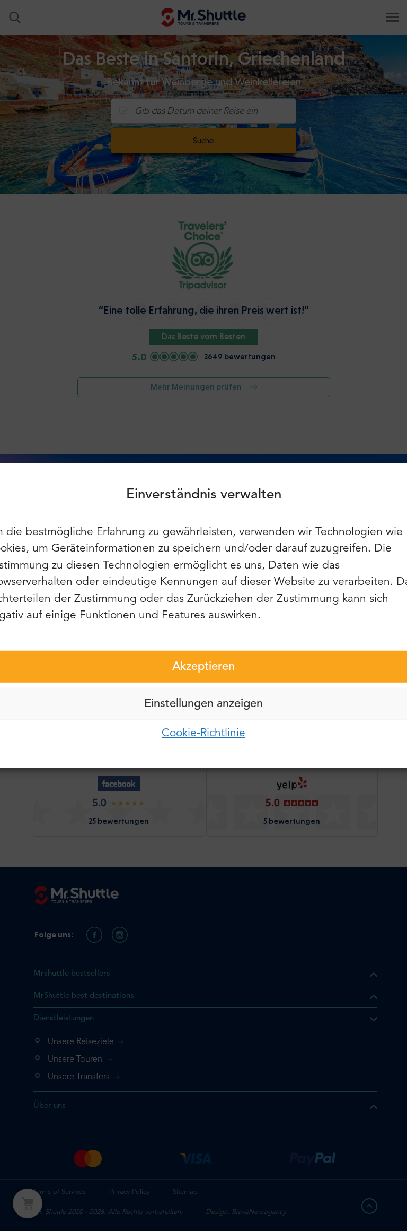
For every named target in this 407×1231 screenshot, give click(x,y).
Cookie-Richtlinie (203, 732)
